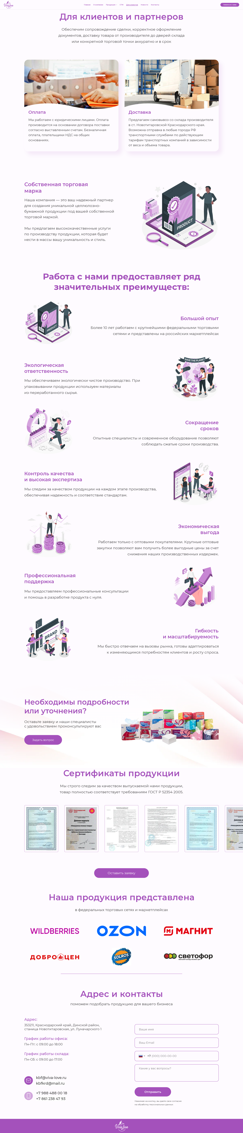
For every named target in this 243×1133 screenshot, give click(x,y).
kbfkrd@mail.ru (50, 1083)
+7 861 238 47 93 (50, 1098)
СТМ (121, 5)
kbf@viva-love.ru (51, 1077)
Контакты (155, 5)
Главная (87, 5)
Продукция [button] (111, 5)
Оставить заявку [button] (121, 873)
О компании (98, 5)
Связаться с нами (229, 5)
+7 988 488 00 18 (51, 1093)
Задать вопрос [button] (43, 740)
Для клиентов (132, 5)
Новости (144, 5)
